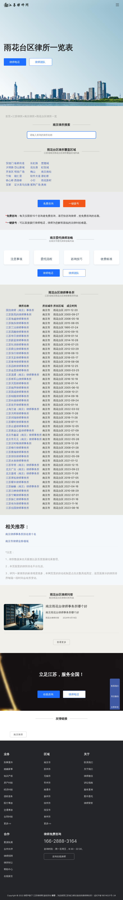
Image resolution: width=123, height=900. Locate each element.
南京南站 (46, 171)
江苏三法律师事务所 (17, 327)
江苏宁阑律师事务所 (17, 495)
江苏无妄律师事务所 (17, 357)
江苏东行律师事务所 (17, 353)
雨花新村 (46, 180)
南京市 (47, 762)
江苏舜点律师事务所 (17, 348)
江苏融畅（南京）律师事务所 (22, 486)
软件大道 (35, 176)
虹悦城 (45, 167)
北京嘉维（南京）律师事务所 (22, 473)
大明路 (10, 167)
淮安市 (47, 809)
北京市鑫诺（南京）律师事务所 (24, 434)
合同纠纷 (8, 816)
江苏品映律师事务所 (17, 366)
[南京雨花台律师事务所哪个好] (23, 617)
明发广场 (19, 171)
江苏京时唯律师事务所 (19, 443)
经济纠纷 (8, 789)
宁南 (8, 176)
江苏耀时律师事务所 (17, 421)
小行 (32, 180)
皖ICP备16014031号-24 (105, 895)
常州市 (47, 782)
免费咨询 (48, 203)
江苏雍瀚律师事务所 (17, 452)
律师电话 (14, 62)
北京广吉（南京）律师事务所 (22, 469)
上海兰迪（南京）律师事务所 (22, 409)
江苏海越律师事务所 (17, 318)
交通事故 (8, 809)
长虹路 (34, 163)
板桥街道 (19, 163)
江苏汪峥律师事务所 (17, 490)
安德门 (10, 163)
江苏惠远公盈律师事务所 (20, 430)
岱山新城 (19, 167)
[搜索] (91, 135)
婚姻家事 (8, 769)
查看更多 (61, 642)
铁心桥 (10, 180)
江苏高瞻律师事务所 (17, 331)
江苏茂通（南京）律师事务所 (22, 374)
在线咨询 (48, 694)
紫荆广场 (35, 184)
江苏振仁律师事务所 (17, 499)
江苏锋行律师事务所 (17, 447)
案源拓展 (8, 842)
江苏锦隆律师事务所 (17, 396)
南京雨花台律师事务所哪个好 (66, 606)
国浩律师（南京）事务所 (20, 310)
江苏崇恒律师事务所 (17, 456)
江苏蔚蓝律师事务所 (17, 340)
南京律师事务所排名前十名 (20, 534)
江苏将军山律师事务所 (19, 379)
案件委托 (88, 796)
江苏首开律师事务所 (17, 404)
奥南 (43, 184)
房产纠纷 (8, 782)
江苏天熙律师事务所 (17, 383)
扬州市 (47, 796)
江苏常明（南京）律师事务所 (22, 464)
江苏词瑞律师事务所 (17, 417)
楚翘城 (45, 163)
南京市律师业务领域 (17, 541)
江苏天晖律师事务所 (17, 413)
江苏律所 (17, 116)
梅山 (32, 171)
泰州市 (47, 816)
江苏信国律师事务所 (17, 507)
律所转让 (8, 862)
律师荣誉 (88, 803)
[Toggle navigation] (117, 5)
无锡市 (47, 775)
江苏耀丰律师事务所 (17, 482)
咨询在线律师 (59, 856)
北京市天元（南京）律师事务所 (24, 439)
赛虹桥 (45, 176)
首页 (8, 116)
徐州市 (47, 803)
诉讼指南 (88, 782)
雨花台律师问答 (52, 617)
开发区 (10, 171)
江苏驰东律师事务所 (17, 323)
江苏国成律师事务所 (17, 391)
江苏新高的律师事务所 (19, 314)
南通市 (47, 789)
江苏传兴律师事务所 (17, 503)
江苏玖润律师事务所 (17, 344)
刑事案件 (8, 762)
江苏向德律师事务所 (17, 400)
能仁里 (18, 176)
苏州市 (47, 769)
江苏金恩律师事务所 (17, 370)
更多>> (7, 823)
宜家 (8, 184)
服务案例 (88, 789)
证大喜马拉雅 (22, 184)
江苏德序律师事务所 (17, 387)
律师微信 (88, 775)
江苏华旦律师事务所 (17, 335)
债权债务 (8, 796)
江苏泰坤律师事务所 (17, 361)
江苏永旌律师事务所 (17, 460)
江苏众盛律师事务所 (17, 426)
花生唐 (34, 167)
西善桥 (18, 180)
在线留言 (8, 876)
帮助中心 (8, 869)
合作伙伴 (8, 848)
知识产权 (8, 775)
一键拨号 (74, 203)
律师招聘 (8, 855)
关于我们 (88, 769)
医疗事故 (8, 803)
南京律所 (29, 116)
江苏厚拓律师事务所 (17, 477)
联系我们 (88, 762)
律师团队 (40, 62)
